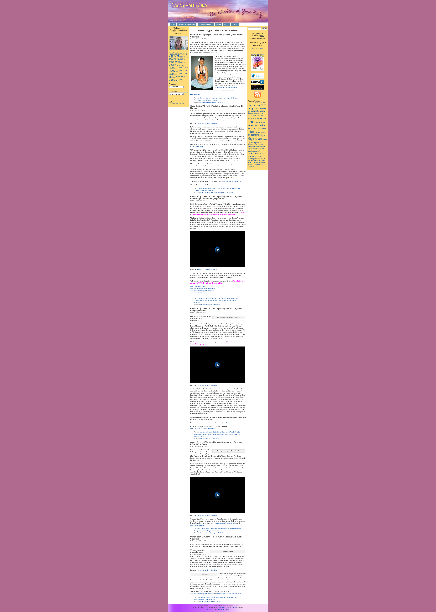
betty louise (201, 528)
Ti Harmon (210, 190)
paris (218, 531)
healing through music (228, 298)
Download (214, 123)
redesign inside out (257, 148)
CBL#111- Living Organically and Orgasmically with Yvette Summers (216, 36)
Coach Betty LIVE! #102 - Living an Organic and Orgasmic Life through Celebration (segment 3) (216, 198)
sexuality (257, 159)
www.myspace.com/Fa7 (198, 293)
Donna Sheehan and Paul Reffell (227, 432)
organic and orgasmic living (209, 300)
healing (255, 115)
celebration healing (204, 298)
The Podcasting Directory (176, 103)
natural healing (255, 139)
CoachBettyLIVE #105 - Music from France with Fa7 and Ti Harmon (216, 107)
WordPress (222, 607)
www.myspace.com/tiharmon (231, 181)
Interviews (203, 102)
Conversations (255, 111)
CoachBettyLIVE (196, 94)
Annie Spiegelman (260, 103)
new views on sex (253, 141)
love (265, 137)
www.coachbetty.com (197, 525)
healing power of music (205, 98)
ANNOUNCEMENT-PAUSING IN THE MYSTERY (178, 54)
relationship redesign (253, 151)
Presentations (204, 304)
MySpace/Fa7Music (196, 146)
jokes (251, 132)
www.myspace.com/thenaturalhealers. (229, 594)
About (226, 24)
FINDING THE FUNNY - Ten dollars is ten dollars (177, 60)
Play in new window (203, 123)
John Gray (233, 434)
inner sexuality (256, 125)
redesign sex (259, 150)
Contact (235, 24)
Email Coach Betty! (257, 48)
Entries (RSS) (210, 609)
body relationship (203, 432)
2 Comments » (214, 438)
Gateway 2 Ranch (259, 113)
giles (250, 115)
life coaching (253, 135)
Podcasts (210, 192)
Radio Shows (211, 102)
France (215, 528)
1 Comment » (221, 102)
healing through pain (234, 528)
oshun (237, 98)
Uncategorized (214, 533)
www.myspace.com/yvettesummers (202, 291)
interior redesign (254, 128)
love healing (202, 597)
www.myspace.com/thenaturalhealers (202, 288)
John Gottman (225, 434)
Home (173, 24)
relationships (255, 153)
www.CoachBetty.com (197, 286)
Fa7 (214, 188)
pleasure (251, 146)
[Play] (217, 267)
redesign (257, 146)
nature (265, 139)
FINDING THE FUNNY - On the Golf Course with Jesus (178, 57)
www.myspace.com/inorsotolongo (201, 295)
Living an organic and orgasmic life (223, 98)
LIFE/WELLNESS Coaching (186, 24)
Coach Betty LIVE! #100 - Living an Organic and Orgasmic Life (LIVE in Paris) (216, 443)
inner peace (261, 122)
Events (218, 24)
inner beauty (257, 120)
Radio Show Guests (205, 24)
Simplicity (235, 607)
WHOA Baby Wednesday (176, 66)
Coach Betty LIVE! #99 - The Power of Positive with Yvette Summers (216, 538)
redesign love (251, 150)
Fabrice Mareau (220, 188)
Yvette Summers (212, 100)
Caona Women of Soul (205, 188)
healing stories (222, 528)
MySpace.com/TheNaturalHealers (226, 87)
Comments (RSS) (224, 609)
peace (261, 144)
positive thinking (229, 597)
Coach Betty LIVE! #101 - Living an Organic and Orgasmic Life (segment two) (216, 310)
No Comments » (228, 192)
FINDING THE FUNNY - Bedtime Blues (176, 79)
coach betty (214, 298)
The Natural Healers (200, 100)
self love (255, 156)
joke (264, 128)
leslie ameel (261, 132)
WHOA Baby (253, 163)
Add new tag (251, 102)
